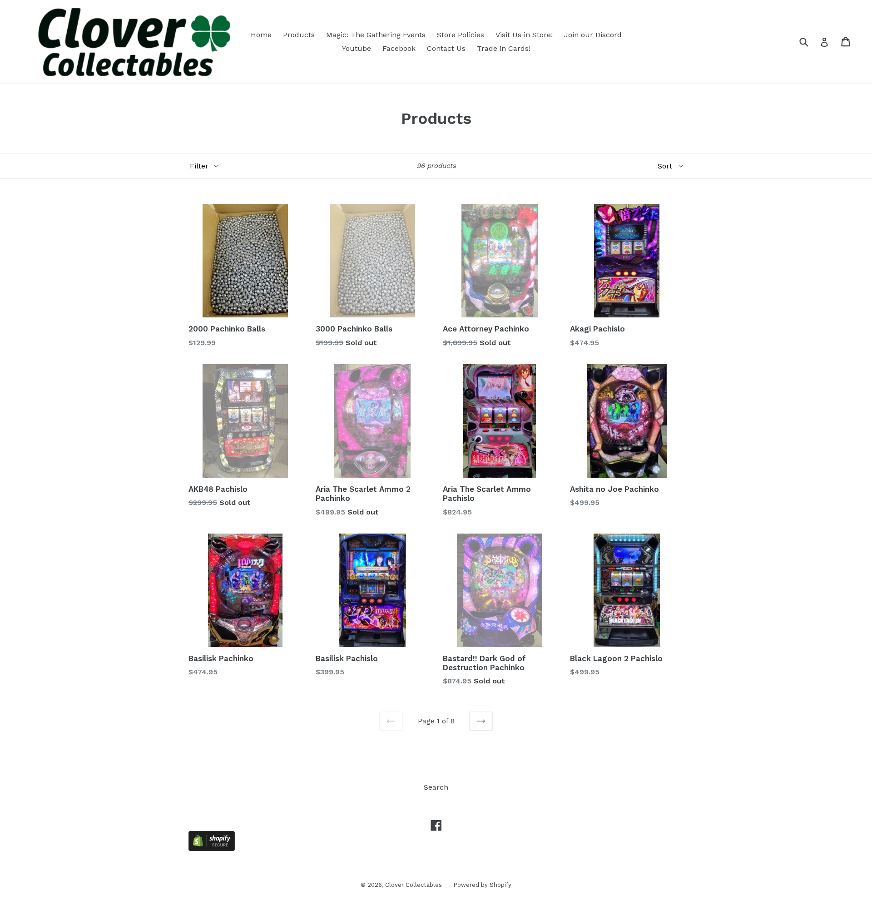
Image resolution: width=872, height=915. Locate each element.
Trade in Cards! (503, 48)
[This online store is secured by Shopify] (211, 848)
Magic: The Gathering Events (376, 34)
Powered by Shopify (482, 884)
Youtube (356, 48)
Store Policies (460, 34)
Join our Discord (593, 34)
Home (261, 34)
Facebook (399, 48)
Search (436, 787)
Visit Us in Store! (524, 34)
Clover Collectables (413, 884)
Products (299, 34)
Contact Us (446, 48)
